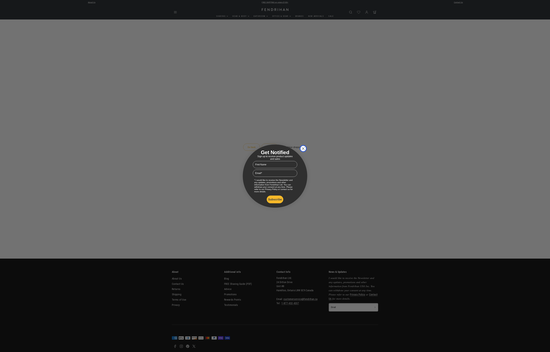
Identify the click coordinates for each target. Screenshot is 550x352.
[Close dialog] (303, 148)
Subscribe (275, 199)
